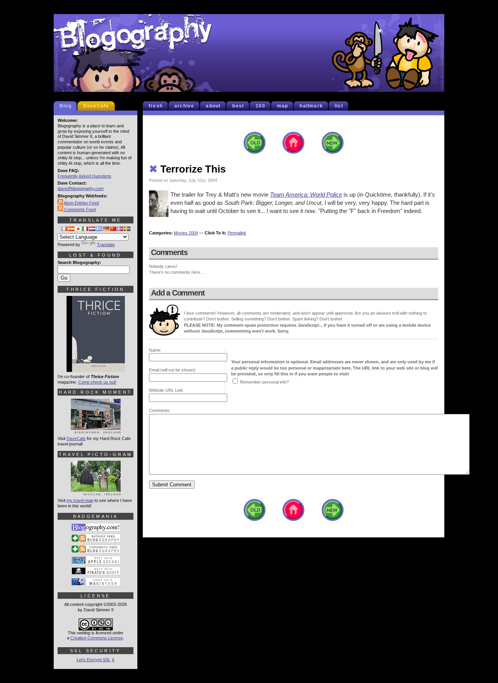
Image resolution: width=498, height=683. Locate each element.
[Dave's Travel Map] (96, 492)
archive (184, 106)
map (282, 106)
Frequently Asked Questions (84, 176)
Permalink (237, 233)
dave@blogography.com (80, 188)
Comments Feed (79, 209)
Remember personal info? (264, 382)
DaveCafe (96, 106)
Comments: (160, 410)
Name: (155, 350)
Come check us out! (97, 382)
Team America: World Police (306, 194)
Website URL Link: (166, 390)
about (213, 106)
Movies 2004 (186, 233)
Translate (106, 244)
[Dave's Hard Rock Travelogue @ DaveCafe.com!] (96, 430)
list (339, 106)
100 (260, 106)
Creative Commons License (96, 637)
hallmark (311, 106)
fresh (156, 106)
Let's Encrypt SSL (93, 659)
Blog (66, 106)
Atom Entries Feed (81, 203)
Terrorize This (187, 169)
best (238, 106)
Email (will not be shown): (172, 370)
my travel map (80, 500)
